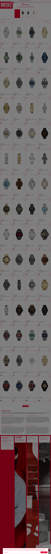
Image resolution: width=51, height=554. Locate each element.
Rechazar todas (6, 552)
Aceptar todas (44, 552)
